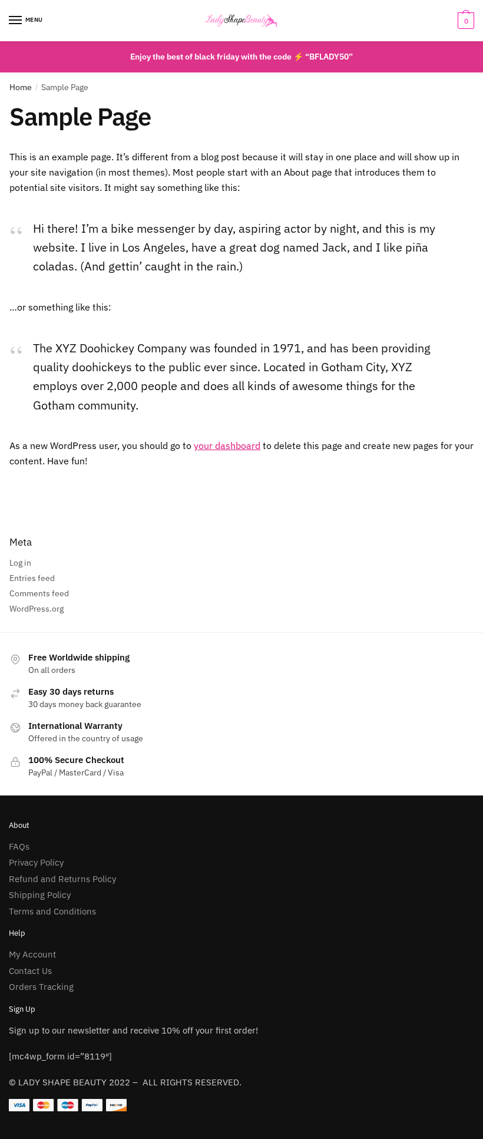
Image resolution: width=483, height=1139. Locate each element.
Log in (20, 562)
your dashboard (227, 445)
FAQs (19, 846)
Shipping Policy (40, 894)
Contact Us (30, 970)
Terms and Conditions (52, 911)
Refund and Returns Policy (62, 878)
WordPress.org (36, 608)
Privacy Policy (36, 862)
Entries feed (32, 578)
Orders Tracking (41, 986)
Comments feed (39, 593)
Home (20, 87)
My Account (32, 954)
